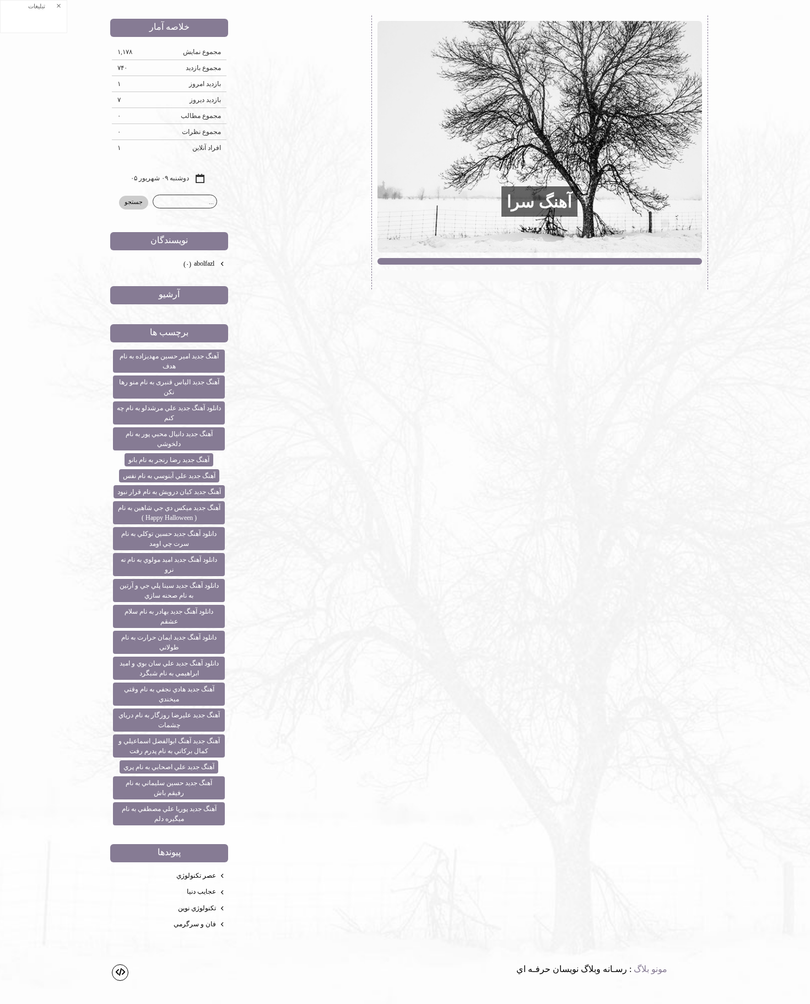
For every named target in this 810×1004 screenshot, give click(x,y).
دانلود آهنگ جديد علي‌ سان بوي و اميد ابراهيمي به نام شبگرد (169, 668)
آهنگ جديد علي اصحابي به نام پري (168, 767)
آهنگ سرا (539, 201)
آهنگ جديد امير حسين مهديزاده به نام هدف (169, 361)
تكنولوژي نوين (197, 908)
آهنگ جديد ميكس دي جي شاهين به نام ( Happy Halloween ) (169, 513)
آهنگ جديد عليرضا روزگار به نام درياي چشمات (169, 720)
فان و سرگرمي (195, 924)
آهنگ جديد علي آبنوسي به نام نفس (169, 476)
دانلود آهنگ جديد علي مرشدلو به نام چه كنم (169, 413)
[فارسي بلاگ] (686, 970)
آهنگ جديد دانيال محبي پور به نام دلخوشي (169, 439)
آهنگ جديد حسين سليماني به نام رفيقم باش (169, 788)
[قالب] (120, 972)
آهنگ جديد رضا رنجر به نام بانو (168, 460)
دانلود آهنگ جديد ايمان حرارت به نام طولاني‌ (169, 642)
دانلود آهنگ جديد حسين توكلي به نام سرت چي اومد (169, 538)
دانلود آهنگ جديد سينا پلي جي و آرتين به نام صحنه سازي (169, 590)
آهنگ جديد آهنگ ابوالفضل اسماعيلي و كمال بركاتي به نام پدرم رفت (169, 746)
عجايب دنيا (201, 891)
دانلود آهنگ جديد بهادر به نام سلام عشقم (169, 616)
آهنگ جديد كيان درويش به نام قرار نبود (169, 492)
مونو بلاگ (650, 969)
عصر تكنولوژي (196, 875)
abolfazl (199, 264)
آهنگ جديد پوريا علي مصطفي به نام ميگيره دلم (169, 814)
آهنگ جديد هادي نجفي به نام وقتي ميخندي (169, 694)
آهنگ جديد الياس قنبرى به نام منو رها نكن (169, 387)
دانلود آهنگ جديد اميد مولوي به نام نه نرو (169, 564)
